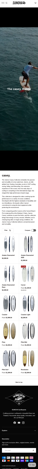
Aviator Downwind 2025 (27, 256)
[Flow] (9, 331)
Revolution (24, 369)
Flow (3, 342)
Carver (23, 285)
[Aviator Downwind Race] (9, 274)
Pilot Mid (24, 342)
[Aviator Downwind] (9, 244)
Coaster (4, 314)
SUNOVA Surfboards (10, 465)
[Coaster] (9, 303)
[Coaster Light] (28, 303)
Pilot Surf (5, 369)
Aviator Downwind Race (8, 286)
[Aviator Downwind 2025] (28, 244)
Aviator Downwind (8, 255)
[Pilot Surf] (9, 358)
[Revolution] (28, 358)
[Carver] (28, 274)
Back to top (19, 382)
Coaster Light (25, 314)
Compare (27, 230)
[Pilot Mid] (28, 331)
